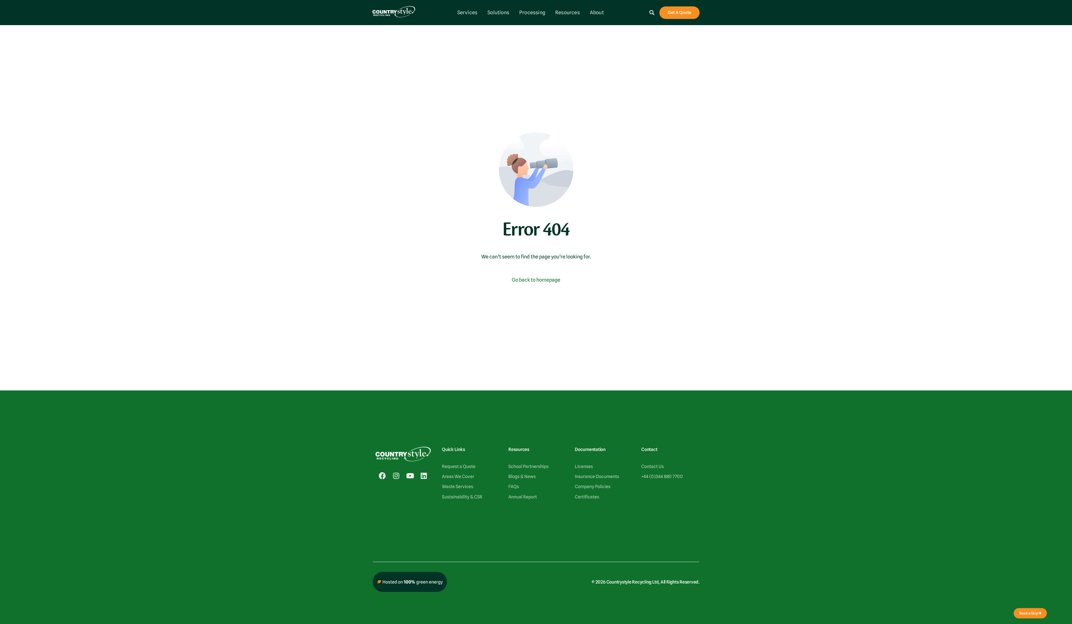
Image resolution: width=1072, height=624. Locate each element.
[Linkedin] (424, 476)
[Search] (652, 12)
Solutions (498, 12)
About (597, 12)
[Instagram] (396, 476)
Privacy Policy (494, 582)
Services (467, 12)
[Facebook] (382, 476)
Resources (567, 12)
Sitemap (550, 582)
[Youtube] (410, 476)
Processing (532, 12)
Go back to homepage (536, 280)
